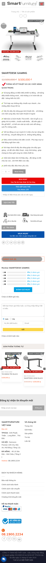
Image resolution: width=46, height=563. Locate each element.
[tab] (23, 259)
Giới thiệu (28, 430)
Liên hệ (27, 441)
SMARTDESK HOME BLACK (33, 378)
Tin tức (27, 437)
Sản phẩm (29, 433)
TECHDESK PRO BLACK (10, 374)
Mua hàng (19, 171)
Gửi (23, 330)
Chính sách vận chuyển (11, 489)
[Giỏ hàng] (41, 4)
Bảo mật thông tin (9, 480)
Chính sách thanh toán (10, 493)
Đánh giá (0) (9, 259)
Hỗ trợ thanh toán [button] (10, 503)
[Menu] (3, 4)
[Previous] (1, 373)
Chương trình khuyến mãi (11, 497)
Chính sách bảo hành (10, 484)
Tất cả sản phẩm (28, 12)
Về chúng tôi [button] (30, 422)
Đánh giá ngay (23, 289)
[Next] (44, 373)
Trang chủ (15, 12)
